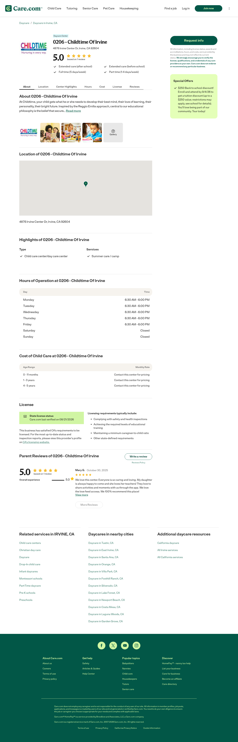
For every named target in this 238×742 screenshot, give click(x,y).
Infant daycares (28, 571)
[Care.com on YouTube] (125, 645)
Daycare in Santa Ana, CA (103, 557)
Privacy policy (50, 679)
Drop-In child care (29, 564)
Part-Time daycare (30, 585)
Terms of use (49, 673)
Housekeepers (129, 679)
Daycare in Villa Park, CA (102, 571)
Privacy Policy (102, 728)
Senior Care (90, 8)
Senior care (128, 689)
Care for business (171, 673)
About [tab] (26, 86)
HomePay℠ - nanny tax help (176, 663)
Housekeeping (129, 8)
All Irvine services (167, 550)
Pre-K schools (27, 592)
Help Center (88, 673)
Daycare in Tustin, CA (100, 543)
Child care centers (30, 543)
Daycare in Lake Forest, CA (104, 592)
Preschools (25, 599)
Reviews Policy (138, 462)
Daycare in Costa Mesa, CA (104, 607)
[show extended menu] (229, 8)
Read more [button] (73, 111)
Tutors (125, 684)
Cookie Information (151, 728)
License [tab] (117, 86)
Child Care (54, 8)
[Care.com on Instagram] (136, 645)
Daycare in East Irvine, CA (103, 550)
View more (81, 495)
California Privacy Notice (126, 728)
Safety (85, 663)
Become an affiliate (172, 679)
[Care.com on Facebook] (101, 645)
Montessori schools (30, 578)
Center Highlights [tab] (66, 86)
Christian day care (30, 550)
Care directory (169, 684)
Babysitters (128, 663)
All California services (170, 557)
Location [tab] (43, 86)
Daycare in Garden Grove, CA (105, 621)
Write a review (138, 456)
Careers (47, 668)
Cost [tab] (102, 86)
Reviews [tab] (135, 86)
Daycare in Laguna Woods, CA (106, 614)
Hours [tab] (88, 86)
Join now (208, 8)
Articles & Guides (91, 668)
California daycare (168, 543)
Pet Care (108, 8)
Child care (127, 673)
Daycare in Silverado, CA (102, 585)
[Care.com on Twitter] (113, 645)
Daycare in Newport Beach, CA (106, 599)
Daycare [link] (24, 23)
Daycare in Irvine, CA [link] (45, 23)
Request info (194, 40)
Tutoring (71, 8)
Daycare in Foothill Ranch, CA (105, 578)
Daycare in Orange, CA (101, 564)
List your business (171, 668)
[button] (186, 8)
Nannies (126, 668)
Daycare (24, 557)
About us (47, 663)
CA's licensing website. (36, 442)
